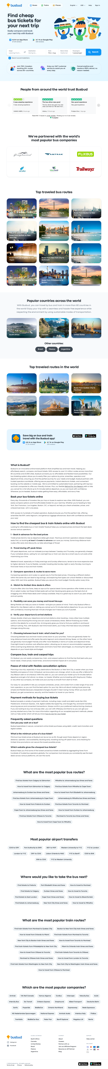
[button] (25, 52)
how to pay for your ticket (55, 714)
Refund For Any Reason (74, 486)
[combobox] (15, 52)
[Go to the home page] (14, 5)
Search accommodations (21, 58)
